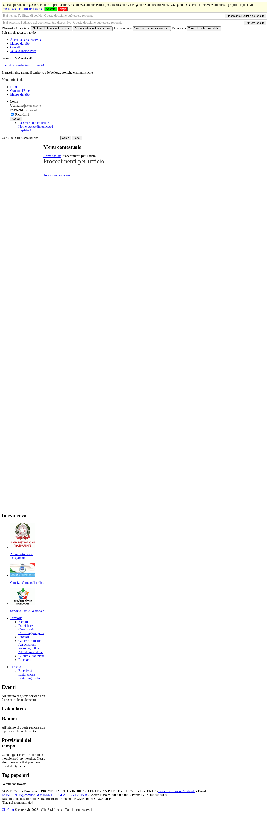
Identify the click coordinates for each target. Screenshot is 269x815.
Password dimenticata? (33, 123)
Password (16, 110)
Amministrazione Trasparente (21, 556)
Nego (63, 9)
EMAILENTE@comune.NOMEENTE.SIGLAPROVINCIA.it (44, 795)
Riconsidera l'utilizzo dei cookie (245, 15)
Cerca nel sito (11, 137)
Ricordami (22, 114)
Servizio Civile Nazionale (27, 611)
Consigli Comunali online (27, 582)
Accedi (16, 118)
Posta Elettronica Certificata (176, 791)
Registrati (24, 130)
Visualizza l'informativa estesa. (23, 9)
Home (47, 156)
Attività (56, 156)
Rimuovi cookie (255, 22)
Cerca (65, 137)
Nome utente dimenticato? (35, 126)
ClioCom (8, 809)
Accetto (50, 9)
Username (17, 105)
